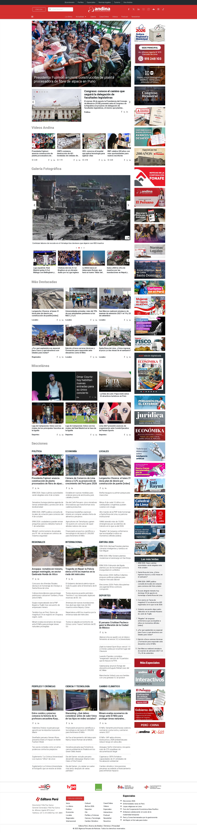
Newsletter (136, 17)
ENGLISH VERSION (75, 798)
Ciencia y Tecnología (92, 818)
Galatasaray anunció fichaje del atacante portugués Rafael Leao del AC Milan (114, 668)
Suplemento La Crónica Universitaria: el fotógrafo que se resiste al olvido (47, 767)
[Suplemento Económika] (149, 434)
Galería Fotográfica (46, 169)
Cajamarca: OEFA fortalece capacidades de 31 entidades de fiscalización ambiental (112, 759)
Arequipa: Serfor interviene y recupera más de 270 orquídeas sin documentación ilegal (114, 749)
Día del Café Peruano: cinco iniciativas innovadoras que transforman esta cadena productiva (81, 504)
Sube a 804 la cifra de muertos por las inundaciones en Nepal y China (117, 271)
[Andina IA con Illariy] (149, 197)
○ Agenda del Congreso (142, 717)
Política (68, 809)
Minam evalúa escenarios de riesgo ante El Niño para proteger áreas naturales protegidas (46, 624)
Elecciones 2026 (129, 801)
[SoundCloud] (153, 9)
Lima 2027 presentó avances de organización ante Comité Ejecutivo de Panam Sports (114, 428)
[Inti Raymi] (149, 485)
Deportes (88, 809)
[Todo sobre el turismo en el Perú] (149, 287)
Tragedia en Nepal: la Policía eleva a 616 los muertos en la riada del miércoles (80, 572)
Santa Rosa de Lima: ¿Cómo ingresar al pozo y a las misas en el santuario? (115, 349)
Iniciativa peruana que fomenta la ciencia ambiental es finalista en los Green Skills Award (80, 749)
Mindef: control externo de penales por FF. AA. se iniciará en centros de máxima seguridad (46, 533)
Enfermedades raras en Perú (133, 804)
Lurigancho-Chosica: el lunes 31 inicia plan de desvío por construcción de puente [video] (45, 313)
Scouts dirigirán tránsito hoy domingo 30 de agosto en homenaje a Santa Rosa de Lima (150, 593)
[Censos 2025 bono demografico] (149, 75)
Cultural (88, 803)
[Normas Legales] (149, 251)
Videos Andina (43, 128)
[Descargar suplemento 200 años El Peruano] (149, 116)
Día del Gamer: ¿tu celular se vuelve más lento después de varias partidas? (80, 768)
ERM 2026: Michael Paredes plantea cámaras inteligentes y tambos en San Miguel (114, 548)
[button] (33, 102)
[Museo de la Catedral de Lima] (149, 501)
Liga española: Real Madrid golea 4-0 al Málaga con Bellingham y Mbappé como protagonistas (43, 272)
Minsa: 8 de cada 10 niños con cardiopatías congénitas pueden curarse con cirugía (112, 504)
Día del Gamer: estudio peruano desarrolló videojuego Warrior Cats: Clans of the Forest (80, 759)
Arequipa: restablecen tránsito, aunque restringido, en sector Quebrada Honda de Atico (47, 572)
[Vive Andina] (149, 233)
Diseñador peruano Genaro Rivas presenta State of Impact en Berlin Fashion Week (46, 739)
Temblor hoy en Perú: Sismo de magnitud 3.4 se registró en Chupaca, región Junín (47, 614)
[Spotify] (158, 9)
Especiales (91, 2)
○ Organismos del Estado (143, 715)
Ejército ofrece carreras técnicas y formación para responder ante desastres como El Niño (80, 350)
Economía (70, 812)
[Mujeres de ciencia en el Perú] (149, 305)
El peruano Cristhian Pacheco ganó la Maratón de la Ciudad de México (113, 625)
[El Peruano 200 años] (149, 157)
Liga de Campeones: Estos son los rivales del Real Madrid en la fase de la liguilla (80, 428)
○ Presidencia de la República (144, 713)
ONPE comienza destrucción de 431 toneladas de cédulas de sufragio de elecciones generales (67, 155)
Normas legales (105, 2)
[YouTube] (143, 9)
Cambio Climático (91, 821)
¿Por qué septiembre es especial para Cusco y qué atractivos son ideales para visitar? (46, 350)
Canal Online (104, 17)
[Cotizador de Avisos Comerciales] (149, 696)
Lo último (68, 17)
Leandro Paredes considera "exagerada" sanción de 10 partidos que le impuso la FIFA (113, 658)
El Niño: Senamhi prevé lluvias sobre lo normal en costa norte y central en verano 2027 (115, 730)
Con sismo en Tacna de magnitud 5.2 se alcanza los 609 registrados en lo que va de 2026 (150, 602)
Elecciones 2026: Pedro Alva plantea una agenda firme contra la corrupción (114, 587)
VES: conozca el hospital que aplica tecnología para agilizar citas (93, 153)
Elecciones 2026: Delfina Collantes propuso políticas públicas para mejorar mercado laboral (113, 577)
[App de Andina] (149, 215)
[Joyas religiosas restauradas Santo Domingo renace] (149, 269)
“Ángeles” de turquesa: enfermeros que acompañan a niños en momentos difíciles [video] (113, 533)
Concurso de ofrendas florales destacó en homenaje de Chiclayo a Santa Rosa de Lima (47, 585)
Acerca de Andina (95, 826)
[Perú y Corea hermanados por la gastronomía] (149, 470)
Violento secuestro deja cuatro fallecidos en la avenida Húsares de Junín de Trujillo (150, 611)
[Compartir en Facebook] (122, 111)
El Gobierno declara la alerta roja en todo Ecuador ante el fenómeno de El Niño (81, 585)
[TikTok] (163, 9)
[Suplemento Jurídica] (149, 418)
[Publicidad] (149, 53)
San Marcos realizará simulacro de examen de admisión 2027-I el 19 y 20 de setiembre (115, 313)
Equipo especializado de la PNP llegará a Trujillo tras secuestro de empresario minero (46, 605)
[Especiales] (149, 663)
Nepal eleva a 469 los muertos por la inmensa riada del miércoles (81, 613)
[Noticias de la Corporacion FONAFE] (149, 176)
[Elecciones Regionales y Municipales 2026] (149, 32)
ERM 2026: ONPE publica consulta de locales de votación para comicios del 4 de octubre (47, 514)
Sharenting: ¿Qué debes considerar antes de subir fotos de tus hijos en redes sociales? (81, 716)
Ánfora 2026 (89, 806)
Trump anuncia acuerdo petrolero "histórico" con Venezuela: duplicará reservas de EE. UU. (80, 595)
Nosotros (107, 821)
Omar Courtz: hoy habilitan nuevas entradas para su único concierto (85, 384)
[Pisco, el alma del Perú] (149, 344)
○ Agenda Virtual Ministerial (143, 719)
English (39, 9)
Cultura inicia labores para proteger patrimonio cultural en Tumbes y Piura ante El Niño (47, 595)
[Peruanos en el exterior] (149, 403)
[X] (133, 9)
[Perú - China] (149, 729)
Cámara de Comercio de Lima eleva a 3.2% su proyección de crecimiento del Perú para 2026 (81, 481)
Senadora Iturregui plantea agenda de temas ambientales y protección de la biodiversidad (47, 504)
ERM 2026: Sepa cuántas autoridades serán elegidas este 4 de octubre (47, 494)
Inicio (68, 803)
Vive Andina (127, 2)
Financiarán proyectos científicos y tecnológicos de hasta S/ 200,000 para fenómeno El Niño (80, 533)
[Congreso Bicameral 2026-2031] (149, 95)
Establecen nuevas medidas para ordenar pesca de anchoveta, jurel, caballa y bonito (80, 495)
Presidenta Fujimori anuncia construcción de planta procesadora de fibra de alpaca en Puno (74, 79)
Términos (107, 826)
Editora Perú (83, 826)
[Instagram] (148, 9)
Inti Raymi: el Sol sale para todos (135, 820)
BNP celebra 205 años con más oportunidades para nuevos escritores (119, 153)
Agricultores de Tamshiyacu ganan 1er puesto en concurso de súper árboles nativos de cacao (80, 523)
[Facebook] (128, 9)
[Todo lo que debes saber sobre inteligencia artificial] (149, 451)
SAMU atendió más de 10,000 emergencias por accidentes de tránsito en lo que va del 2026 (112, 523)
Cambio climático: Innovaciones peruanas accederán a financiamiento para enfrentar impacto (115, 768)
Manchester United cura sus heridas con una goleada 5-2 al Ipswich (114, 676)
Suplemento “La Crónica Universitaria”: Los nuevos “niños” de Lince (47, 758)
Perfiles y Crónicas (92, 815)
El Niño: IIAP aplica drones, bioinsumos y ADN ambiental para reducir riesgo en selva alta (113, 739)
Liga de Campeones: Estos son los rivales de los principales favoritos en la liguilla (48, 428)
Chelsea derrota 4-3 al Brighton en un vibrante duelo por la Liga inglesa (68, 270)
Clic (86, 812)
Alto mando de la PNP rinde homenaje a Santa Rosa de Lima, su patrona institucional (114, 514)
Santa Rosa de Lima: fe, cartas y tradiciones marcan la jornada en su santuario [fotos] (104, 94)
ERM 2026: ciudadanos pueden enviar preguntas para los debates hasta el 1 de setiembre (47, 523)
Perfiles (81, 2)
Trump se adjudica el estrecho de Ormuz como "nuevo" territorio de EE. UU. (81, 624)
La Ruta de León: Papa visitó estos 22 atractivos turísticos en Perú (114, 395)
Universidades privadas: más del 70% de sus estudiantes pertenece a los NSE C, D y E (81, 313)
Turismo (117, 2)
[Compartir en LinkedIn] (127, 111)
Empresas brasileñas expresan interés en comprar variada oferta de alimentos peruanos (81, 514)
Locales (69, 815)
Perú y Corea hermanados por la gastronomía (140, 817)
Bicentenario (69, 2)
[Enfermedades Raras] (149, 136)
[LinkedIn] (138, 9)
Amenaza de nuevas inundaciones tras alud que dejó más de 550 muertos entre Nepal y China (80, 605)
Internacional (71, 821)
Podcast (124, 17)
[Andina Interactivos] (149, 677)
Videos (115, 17)
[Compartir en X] (124, 111)
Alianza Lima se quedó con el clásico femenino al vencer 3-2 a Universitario (114, 638)
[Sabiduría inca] (149, 548)
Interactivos (108, 812)
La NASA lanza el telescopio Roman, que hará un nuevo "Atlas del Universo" (92, 271)
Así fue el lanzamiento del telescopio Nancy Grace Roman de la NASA (81, 738)
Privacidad (116, 826)
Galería (93, 17)
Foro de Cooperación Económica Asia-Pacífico (140, 809)
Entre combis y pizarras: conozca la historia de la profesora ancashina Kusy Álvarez (45, 717)
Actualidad (81, 16)
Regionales (70, 818)
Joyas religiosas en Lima (132, 806)
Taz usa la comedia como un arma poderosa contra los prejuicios (46, 748)
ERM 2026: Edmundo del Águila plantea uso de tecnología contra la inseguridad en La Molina (114, 567)
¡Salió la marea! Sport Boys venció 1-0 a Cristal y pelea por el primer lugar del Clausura (114, 649)
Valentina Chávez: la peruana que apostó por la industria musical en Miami (46, 730)
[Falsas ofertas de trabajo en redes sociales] (149, 532)
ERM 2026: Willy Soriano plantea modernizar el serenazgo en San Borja (115, 557)
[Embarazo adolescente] (149, 326)
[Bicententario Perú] (149, 517)
